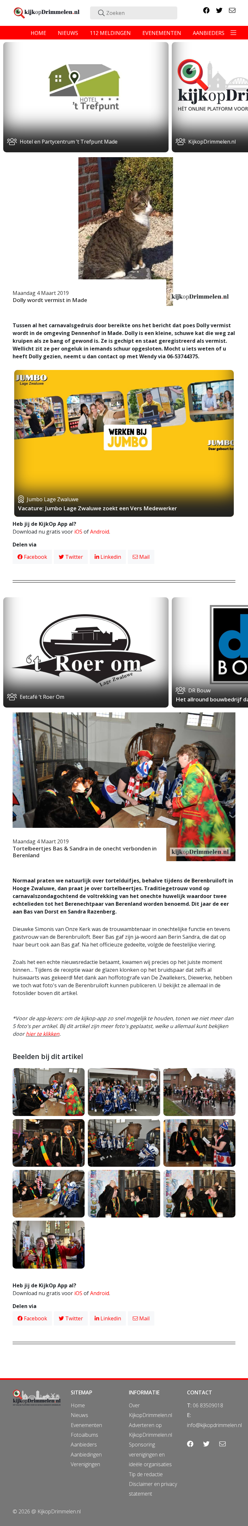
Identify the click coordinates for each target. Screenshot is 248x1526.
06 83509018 (208, 1405)
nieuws (68, 33)
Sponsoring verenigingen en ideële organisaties (150, 1454)
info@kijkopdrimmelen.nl (214, 1425)
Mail (144, 556)
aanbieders (208, 33)
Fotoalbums (84, 1434)
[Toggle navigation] (233, 32)
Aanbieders (84, 1444)
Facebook (35, 556)
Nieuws (79, 1415)
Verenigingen (85, 1464)
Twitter (73, 556)
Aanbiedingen (86, 1454)
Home (78, 1405)
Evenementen (86, 1425)
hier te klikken (42, 1033)
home (38, 33)
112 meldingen (110, 33)
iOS (78, 531)
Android (99, 531)
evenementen (161, 33)
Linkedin (110, 556)
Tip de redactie (146, 1474)
